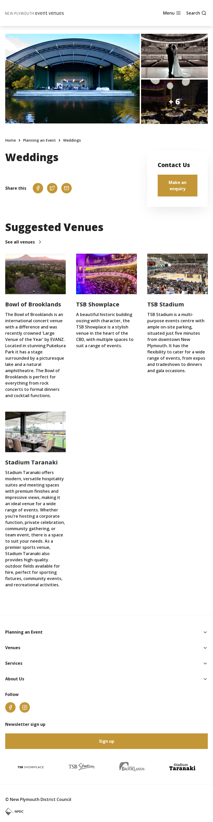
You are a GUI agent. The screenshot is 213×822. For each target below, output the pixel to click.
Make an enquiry (178, 186)
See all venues (20, 242)
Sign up (106, 741)
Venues (12, 647)
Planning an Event (40, 140)
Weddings (72, 140)
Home (11, 140)
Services (13, 663)
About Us (14, 679)
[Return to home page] (34, 13)
